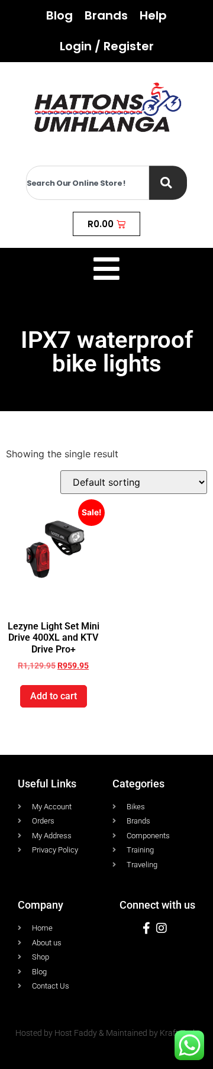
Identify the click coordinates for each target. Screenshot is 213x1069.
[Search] (168, 183)
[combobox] (87, 183)
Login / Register (107, 46)
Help (153, 15)
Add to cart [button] (53, 696)
